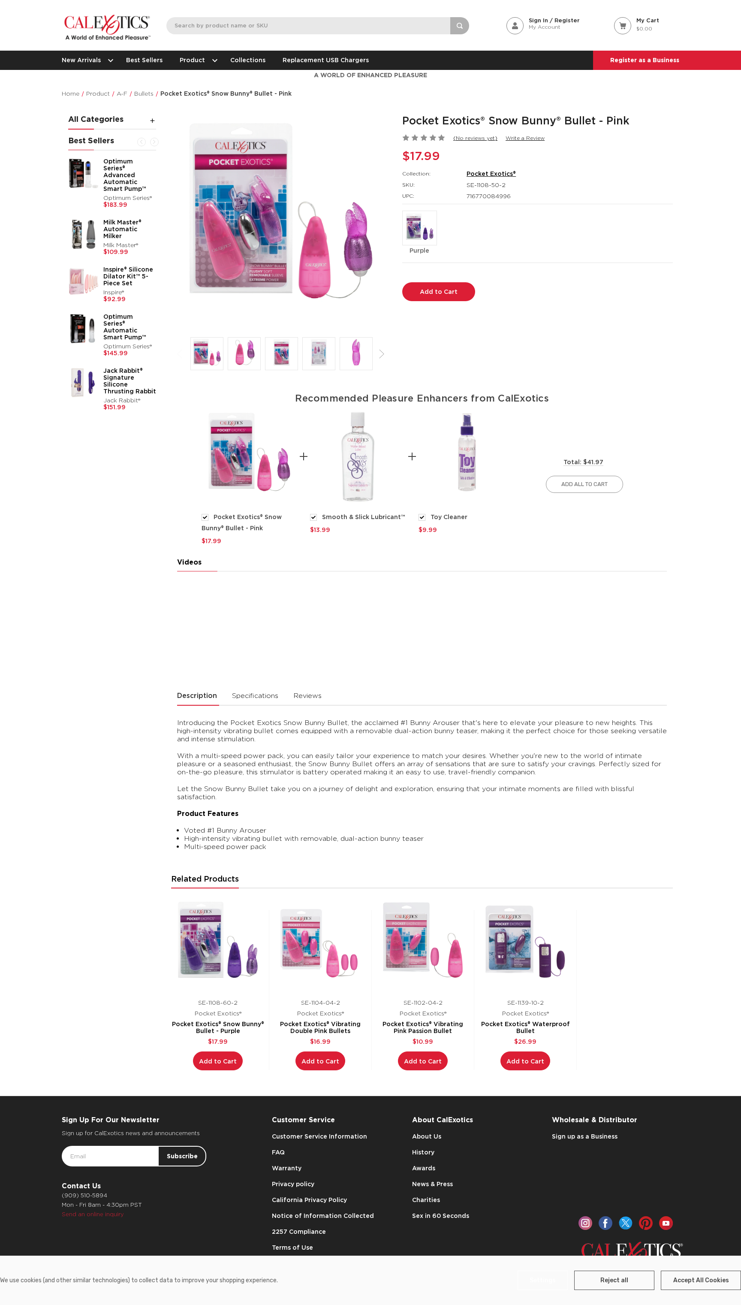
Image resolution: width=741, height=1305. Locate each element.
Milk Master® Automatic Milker (122, 229)
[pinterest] (646, 1223)
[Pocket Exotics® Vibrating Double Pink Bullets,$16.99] (320, 944)
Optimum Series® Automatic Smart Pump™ (124, 327)
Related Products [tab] (205, 878)
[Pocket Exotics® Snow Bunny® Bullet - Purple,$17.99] (218, 944)
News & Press (432, 1184)
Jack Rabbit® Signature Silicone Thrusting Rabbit (129, 381)
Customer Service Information (319, 1136)
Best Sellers (144, 60)
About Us (426, 1136)
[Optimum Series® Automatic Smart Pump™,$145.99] (83, 328)
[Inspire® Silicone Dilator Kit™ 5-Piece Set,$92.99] (83, 281)
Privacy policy (293, 1184)
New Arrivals (81, 60)
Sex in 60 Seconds (440, 1215)
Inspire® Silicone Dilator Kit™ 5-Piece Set (128, 276)
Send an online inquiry (93, 1214)
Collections (247, 60)
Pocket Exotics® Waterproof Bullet (525, 1027)
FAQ (278, 1152)
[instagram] (585, 1223)
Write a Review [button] (525, 138)
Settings (543, 1280)
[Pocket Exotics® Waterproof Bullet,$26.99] (525, 944)
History (423, 1152)
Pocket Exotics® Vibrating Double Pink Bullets (320, 1027)
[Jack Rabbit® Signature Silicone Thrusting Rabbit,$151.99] (83, 382)
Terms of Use (292, 1247)
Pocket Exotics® (491, 173)
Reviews (307, 696)
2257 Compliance (299, 1231)
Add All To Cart (584, 484)
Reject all (614, 1280)
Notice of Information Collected (323, 1215)
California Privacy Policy (309, 1199)
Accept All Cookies (701, 1280)
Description (197, 696)
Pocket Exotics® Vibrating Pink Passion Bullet (423, 1027)
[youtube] (666, 1223)
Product (192, 60)
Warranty (286, 1168)
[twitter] (626, 1223)
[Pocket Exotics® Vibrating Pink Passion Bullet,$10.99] (423, 944)
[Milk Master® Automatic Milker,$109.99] (83, 234)
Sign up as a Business (585, 1136)
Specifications (255, 696)
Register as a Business (644, 60)
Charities (426, 1199)
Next (154, 142)
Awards (423, 1168)
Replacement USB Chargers (326, 60)
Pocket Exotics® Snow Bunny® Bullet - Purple (218, 1027)
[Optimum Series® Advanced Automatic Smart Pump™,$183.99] (83, 173)
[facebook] (605, 1223)
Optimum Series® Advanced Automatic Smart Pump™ (124, 175)
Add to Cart (218, 1061)
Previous (141, 142)
